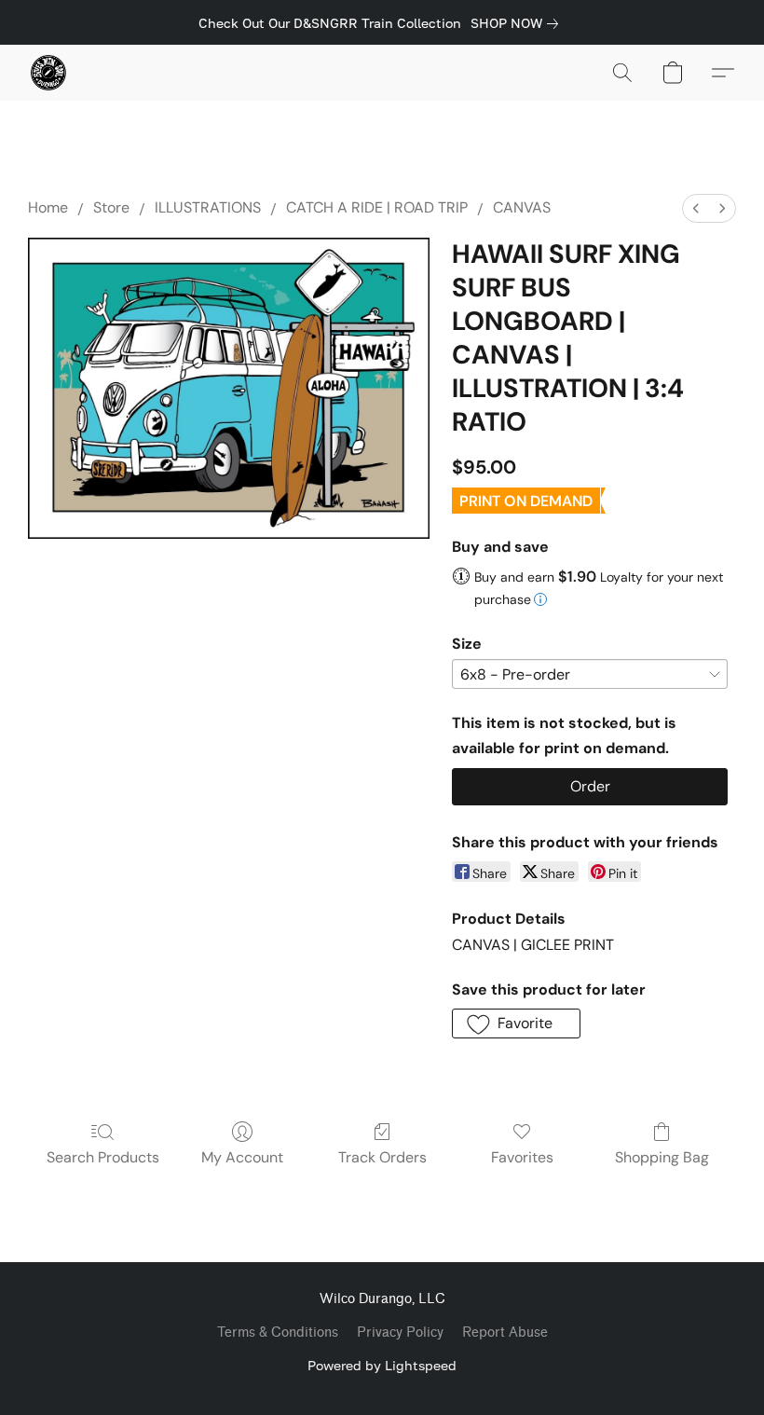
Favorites (522, 1157)
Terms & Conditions (277, 1332)
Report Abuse (505, 1332)
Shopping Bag (662, 1157)
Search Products (103, 1157)
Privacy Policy (400, 1332)
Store (111, 207)
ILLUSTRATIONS (208, 207)
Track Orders (382, 1157)
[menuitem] (696, 208)
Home (48, 207)
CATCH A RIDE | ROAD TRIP (377, 207)
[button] (48, 72)
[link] (518, 23)
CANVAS (522, 207)
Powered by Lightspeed (382, 1365)
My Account (242, 1157)
